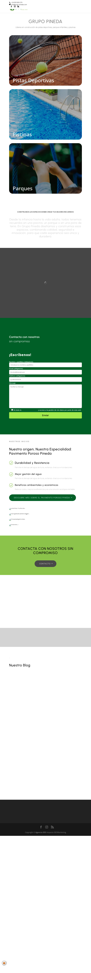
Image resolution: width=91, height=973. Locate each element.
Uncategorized (43, 696)
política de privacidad (30, 410)
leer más (16, 707)
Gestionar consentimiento (4, 963)
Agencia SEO (40, 832)
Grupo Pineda (20, 696)
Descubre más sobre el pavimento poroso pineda (42, 498)
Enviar (45, 415)
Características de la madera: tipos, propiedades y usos (43, 691)
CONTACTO (45, 564)
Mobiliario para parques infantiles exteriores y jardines (43, 766)
